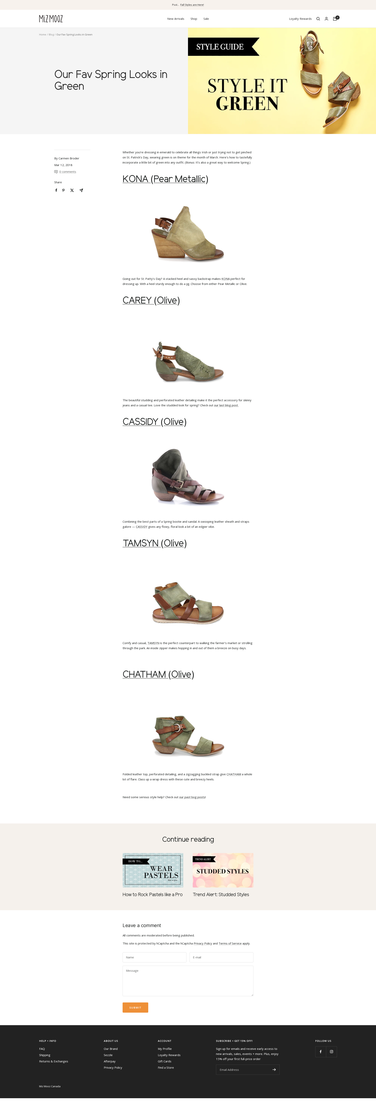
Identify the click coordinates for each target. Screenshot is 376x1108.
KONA (225, 279)
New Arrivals (175, 19)
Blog (51, 34)
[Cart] (335, 19)
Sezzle (108, 1055)
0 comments (67, 172)
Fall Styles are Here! (192, 4)
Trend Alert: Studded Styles (221, 895)
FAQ (42, 1049)
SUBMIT (274, 1070)
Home (42, 34)
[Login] (326, 18)
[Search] (318, 19)
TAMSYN (153, 643)
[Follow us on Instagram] (331, 1051)
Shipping (44, 1055)
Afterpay (110, 1061)
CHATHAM (234, 774)
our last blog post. (226, 405)
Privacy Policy (203, 943)
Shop (194, 19)
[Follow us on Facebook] (320, 1051)
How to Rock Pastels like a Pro (153, 895)
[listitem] (56, 190)
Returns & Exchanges (53, 1061)
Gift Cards (164, 1061)
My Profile (165, 1049)
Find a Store (166, 1067)
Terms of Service (230, 943)
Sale (206, 19)
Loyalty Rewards (300, 19)
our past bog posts (192, 797)
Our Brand (111, 1049)
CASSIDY (141, 527)
